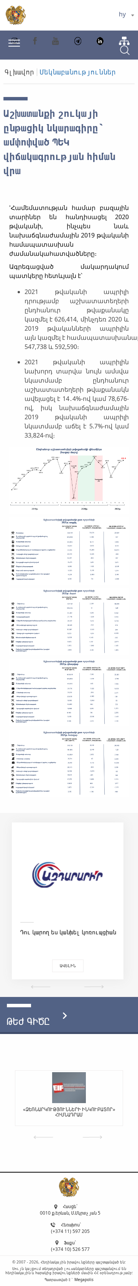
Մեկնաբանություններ (78, 71)
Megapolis (84, 1279)
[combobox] (126, 15)
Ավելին (68, 965)
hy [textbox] (122, 14)
